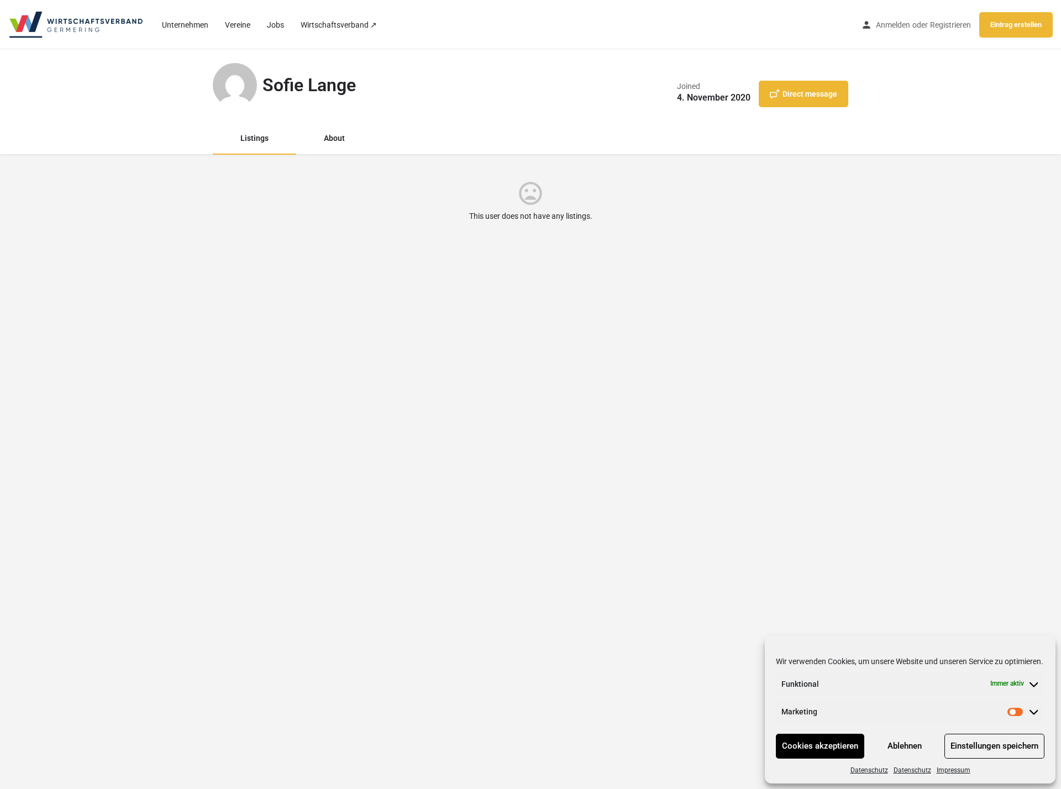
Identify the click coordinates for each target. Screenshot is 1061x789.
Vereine (237, 24)
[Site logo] (76, 23)
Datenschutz (869, 770)
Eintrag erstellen (1016, 24)
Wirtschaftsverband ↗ (339, 24)
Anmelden (893, 24)
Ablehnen (904, 746)
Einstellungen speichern (994, 746)
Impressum (953, 770)
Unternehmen (185, 24)
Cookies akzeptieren (820, 746)
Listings (254, 138)
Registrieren (950, 24)
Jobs (275, 24)
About (334, 138)
